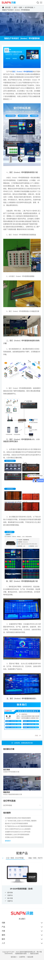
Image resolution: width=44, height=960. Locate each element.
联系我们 (14, 957)
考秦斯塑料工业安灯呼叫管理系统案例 (17, 834)
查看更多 (8, 841)
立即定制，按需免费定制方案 (23, 743)
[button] (3, 858)
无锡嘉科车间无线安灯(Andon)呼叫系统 (17, 832)
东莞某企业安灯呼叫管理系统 (14, 837)
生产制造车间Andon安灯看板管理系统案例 (18, 826)
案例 (20, 7)
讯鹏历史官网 (34, 953)
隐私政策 (30, 957)
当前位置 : (8, 7)
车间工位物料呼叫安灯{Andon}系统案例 (17, 829)
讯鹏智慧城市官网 (21, 953)
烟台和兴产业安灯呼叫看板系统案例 (16, 823)
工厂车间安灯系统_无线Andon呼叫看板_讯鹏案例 (20, 821)
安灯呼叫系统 (29, 7)
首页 (15, 7)
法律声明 (22, 957)
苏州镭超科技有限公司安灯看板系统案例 (18, 818)
